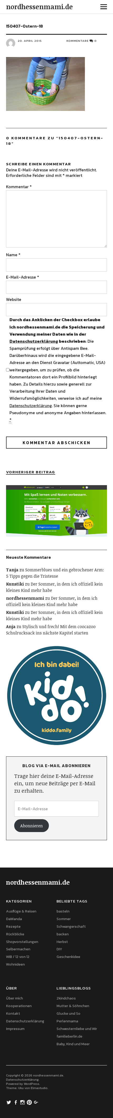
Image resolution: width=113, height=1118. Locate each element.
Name (13, 255)
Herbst (62, 942)
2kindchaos (66, 998)
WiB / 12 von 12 (17, 957)
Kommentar (19, 186)
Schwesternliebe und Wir (76, 1029)
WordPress (31, 1083)
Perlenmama (67, 1021)
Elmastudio (39, 1088)
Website (13, 299)
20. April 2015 (30, 41)
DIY (59, 949)
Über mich (14, 998)
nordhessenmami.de (39, 6)
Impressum (15, 1029)
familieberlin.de (69, 1036)
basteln (62, 911)
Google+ (37, 1102)
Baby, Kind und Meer (73, 1044)
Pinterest (30, 1102)
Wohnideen (15, 964)
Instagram (23, 1102)
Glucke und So (68, 1013)
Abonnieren (31, 826)
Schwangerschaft (71, 926)
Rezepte (13, 926)
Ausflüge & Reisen (21, 911)
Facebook (16, 1102)
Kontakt (13, 1013)
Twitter (9, 1102)
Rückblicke (15, 934)
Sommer (63, 919)
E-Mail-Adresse (22, 277)
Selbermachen (18, 949)
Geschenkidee (68, 957)
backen (62, 934)
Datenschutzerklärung (33, 341)
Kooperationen (19, 1006)
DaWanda (14, 919)
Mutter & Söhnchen (72, 1006)
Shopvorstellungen (22, 942)
